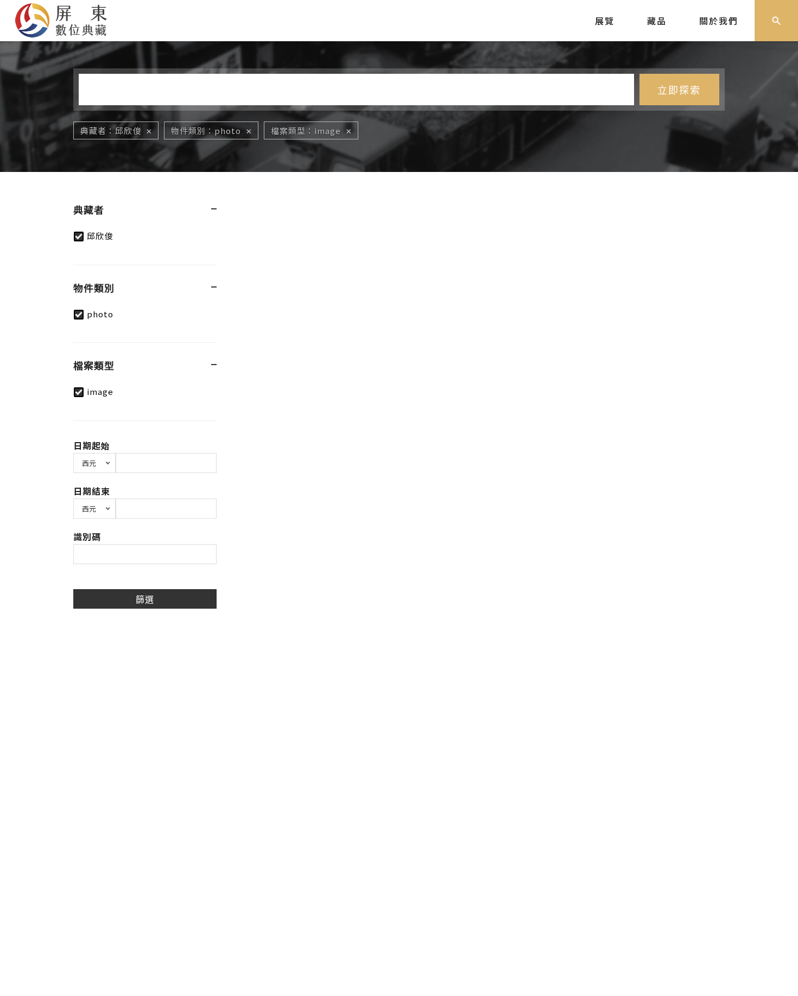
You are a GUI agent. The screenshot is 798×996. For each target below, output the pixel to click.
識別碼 (87, 536)
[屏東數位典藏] (69, 18)
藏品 (657, 20)
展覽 (605, 20)
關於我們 (718, 20)
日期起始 (91, 445)
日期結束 (91, 490)
